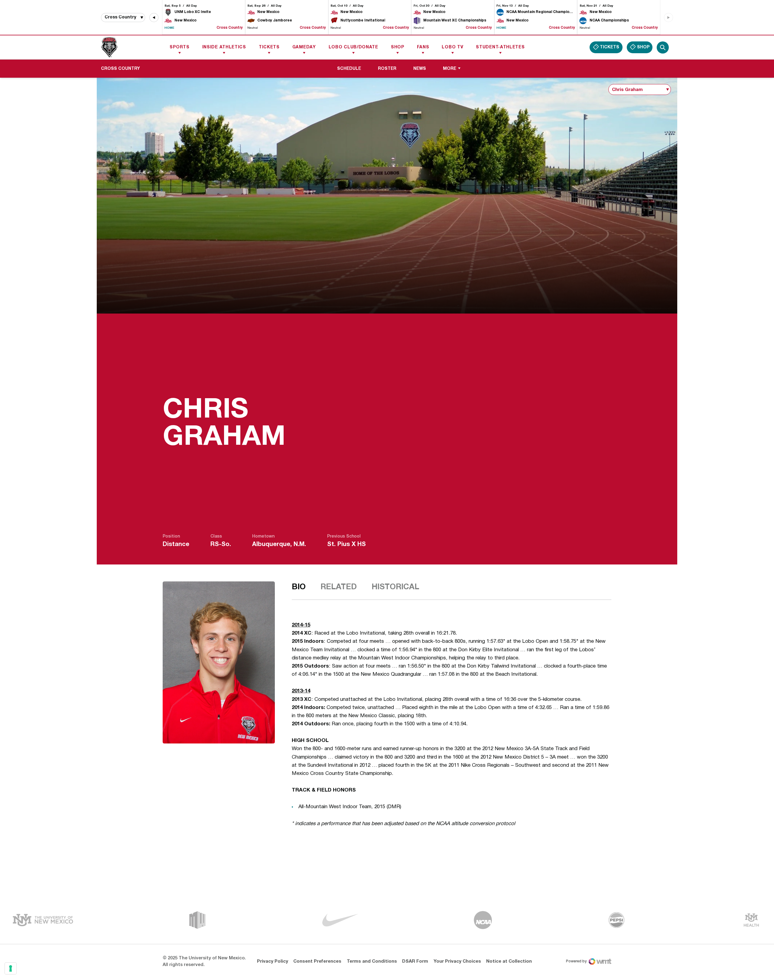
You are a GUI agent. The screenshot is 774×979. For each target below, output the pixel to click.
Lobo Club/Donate (353, 47)
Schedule (349, 69)
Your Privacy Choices (457, 961)
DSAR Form (415, 961)
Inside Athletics (224, 47)
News (419, 69)
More (449, 69)
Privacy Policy (272, 961)
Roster (389, 69)
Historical (395, 587)
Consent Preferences (317, 961)
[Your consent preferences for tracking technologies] (10, 968)
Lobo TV (452, 47)
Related (338, 587)
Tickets (269, 47)
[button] (153, 17)
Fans (423, 47)
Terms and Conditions (372, 961)
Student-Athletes (500, 47)
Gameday (304, 47)
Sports (179, 47)
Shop (397, 47)
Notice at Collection (509, 961)
